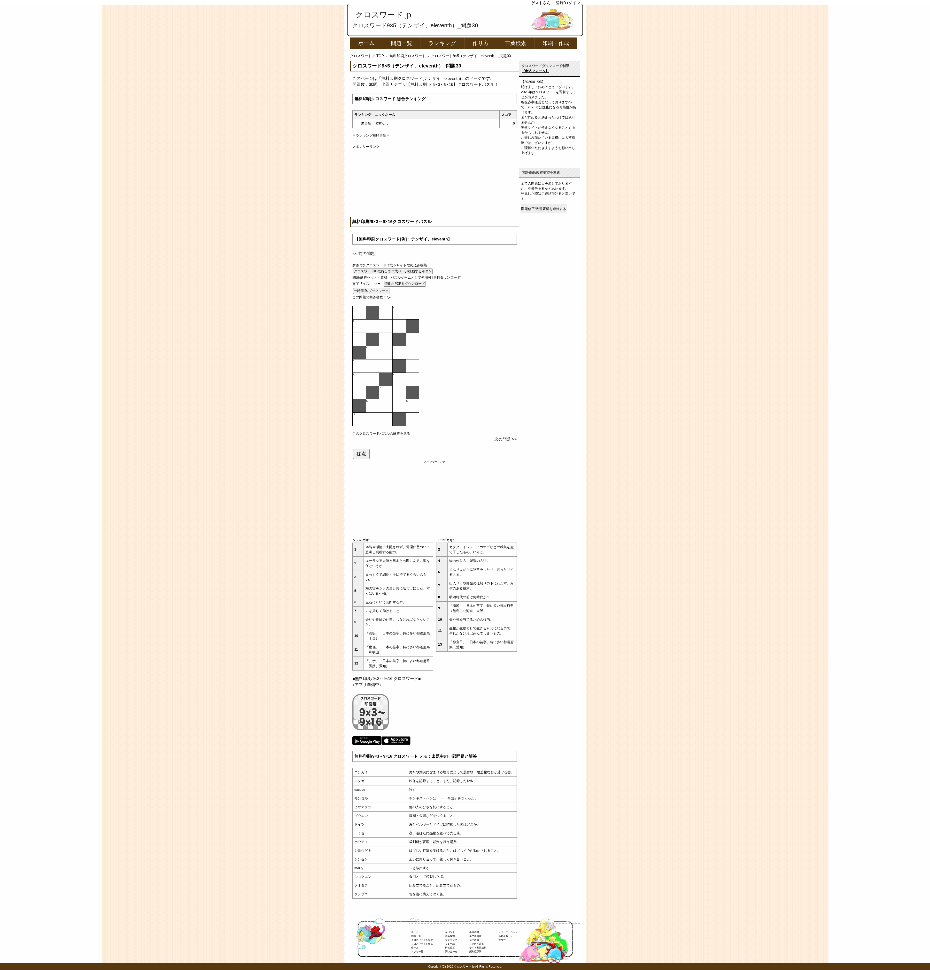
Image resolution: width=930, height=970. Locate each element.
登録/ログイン (568, 3)
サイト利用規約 (477, 947)
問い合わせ (451, 951)
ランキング (442, 43)
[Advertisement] (434, 183)
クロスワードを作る (422, 943)
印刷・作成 (555, 43)
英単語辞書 (475, 936)
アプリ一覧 (417, 951)
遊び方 (502, 940)
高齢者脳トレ (505, 936)
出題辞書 (474, 932)
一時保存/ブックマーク (371, 291)
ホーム (366, 43)
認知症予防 (475, 951)
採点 (361, 453)
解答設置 (450, 947)
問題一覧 (401, 43)
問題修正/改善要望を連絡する (543, 209)
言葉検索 (515, 43)
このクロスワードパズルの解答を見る (381, 433)
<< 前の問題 (363, 253)
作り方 (481, 43)
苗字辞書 (474, 940)
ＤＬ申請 (450, 943)
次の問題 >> (505, 439)
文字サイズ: (361, 283)
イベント (450, 932)
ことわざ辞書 (476, 943)
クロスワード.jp (383, 14)
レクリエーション (508, 932)
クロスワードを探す (422, 940)
